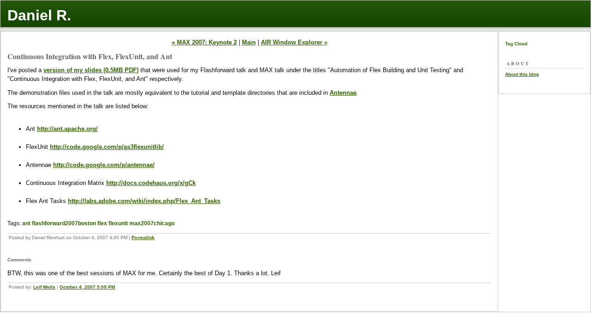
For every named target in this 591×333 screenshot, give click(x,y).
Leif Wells (44, 287)
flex (102, 223)
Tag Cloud (516, 43)
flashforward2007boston (64, 223)
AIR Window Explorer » (294, 42)
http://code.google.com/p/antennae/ (104, 164)
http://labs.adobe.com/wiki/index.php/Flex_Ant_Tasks (144, 200)
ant (26, 223)
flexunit (118, 223)
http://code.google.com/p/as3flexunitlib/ (107, 146)
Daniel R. (39, 15)
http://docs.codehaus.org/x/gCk (151, 182)
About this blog (522, 74)
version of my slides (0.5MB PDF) (91, 70)
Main (249, 42)
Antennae (343, 92)
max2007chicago (152, 223)
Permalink (143, 237)
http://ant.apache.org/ (67, 128)
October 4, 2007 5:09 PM (87, 287)
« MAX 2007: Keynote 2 (204, 42)
